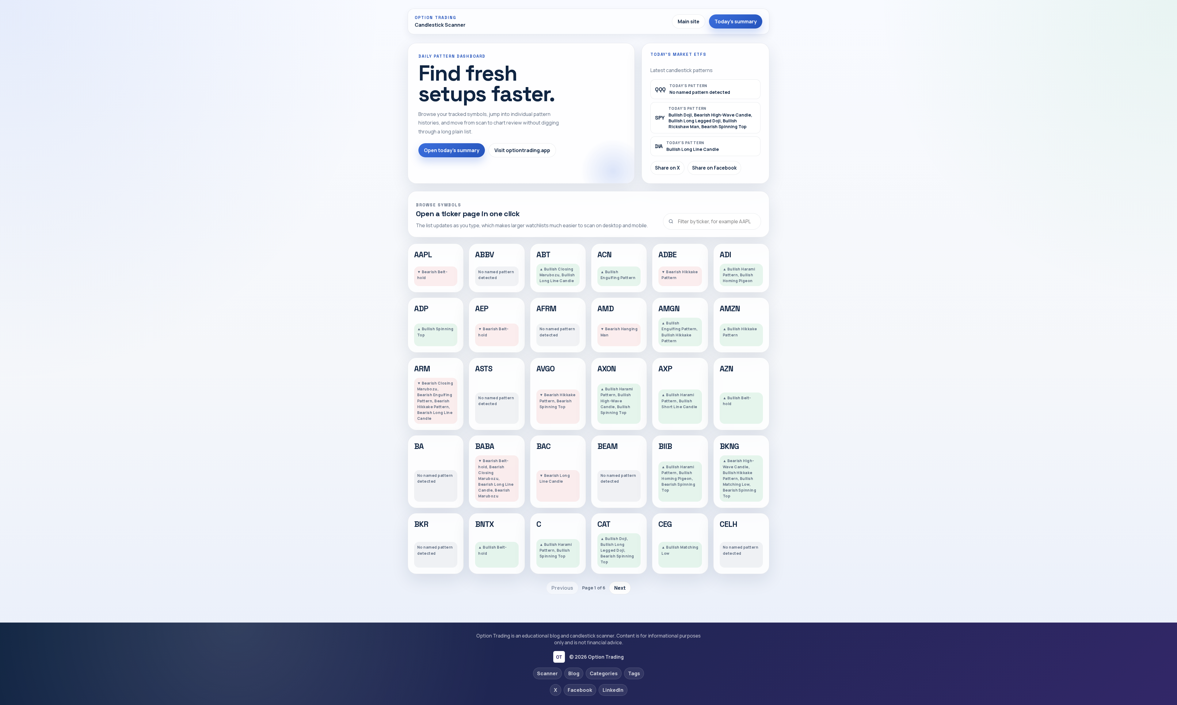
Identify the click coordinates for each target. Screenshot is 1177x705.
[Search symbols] (712, 221)
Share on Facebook (714, 168)
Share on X (667, 168)
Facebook (580, 690)
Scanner (547, 673)
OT (559, 657)
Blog (573, 673)
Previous (562, 587)
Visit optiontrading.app (522, 150)
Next (620, 587)
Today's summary (735, 21)
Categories (604, 673)
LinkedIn (613, 690)
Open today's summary (451, 150)
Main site (688, 21)
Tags (634, 673)
